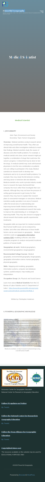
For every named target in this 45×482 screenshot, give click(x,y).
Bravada (22, 475)
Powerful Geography (13, 10)
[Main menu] (42, 12)
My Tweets (5, 407)
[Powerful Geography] (5, 4)
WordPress (31, 475)
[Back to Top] (37, 474)
